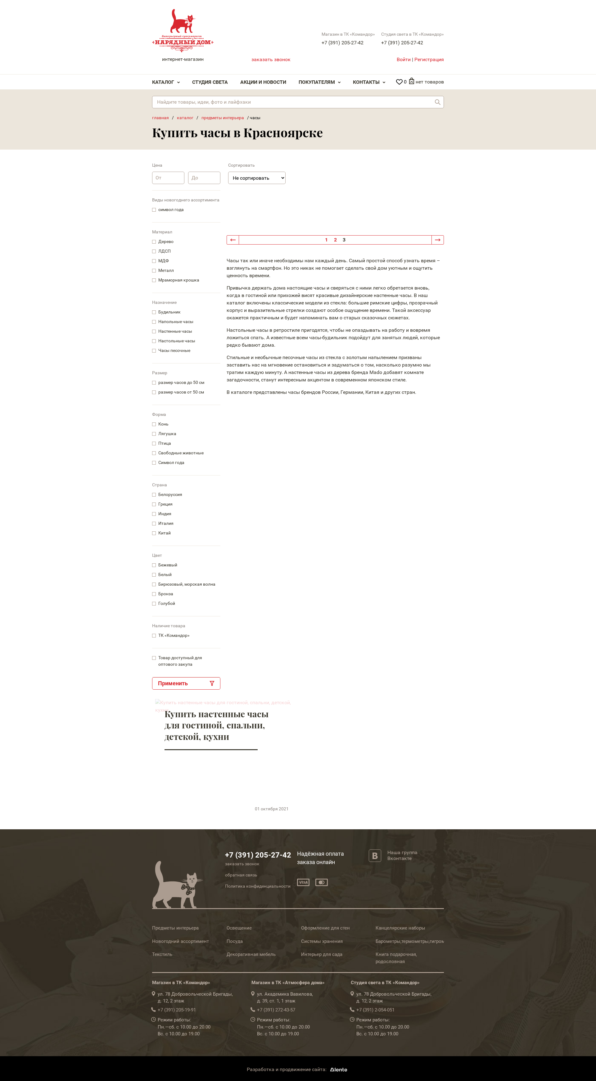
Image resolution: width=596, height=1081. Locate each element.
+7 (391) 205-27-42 (342, 43)
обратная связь (241, 874)
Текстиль (162, 954)
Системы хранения (322, 941)
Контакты (366, 82)
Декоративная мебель (251, 954)
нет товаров (430, 82)
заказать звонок (271, 59)
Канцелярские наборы (400, 928)
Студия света (210, 82)
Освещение (239, 928)
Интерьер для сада (321, 954)
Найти (437, 102)
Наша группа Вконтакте (402, 855)
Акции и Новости (263, 82)
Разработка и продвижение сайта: (287, 1069)
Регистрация (429, 59)
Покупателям (317, 82)
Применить (173, 683)
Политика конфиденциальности (258, 886)
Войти (404, 59)
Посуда (235, 941)
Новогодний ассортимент (180, 941)
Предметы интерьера (175, 928)
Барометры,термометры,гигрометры (416, 941)
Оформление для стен (325, 928)
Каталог (163, 82)
